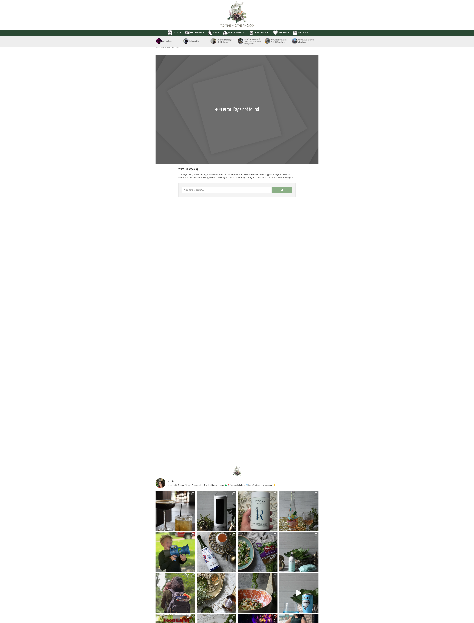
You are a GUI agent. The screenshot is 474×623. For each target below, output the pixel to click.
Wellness (283, 32)
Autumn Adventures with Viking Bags (306, 41)
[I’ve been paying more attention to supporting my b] (257, 511)
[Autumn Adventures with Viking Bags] (294, 41)
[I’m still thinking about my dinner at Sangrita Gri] (175, 511)
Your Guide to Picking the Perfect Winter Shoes (279, 41)
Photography (196, 32)
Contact (302, 32)
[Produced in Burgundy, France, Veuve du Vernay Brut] (217, 552)
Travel (176, 32)
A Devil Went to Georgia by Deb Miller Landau (225, 41)
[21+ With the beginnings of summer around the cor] (217, 593)
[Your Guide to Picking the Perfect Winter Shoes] (267, 41)
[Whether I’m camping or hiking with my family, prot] (175, 593)
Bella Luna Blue (194, 41)
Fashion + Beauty (236, 32)
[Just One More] (159, 41)
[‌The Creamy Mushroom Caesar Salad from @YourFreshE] (257, 552)
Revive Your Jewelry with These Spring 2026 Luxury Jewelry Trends (252, 41)
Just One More (167, 41)
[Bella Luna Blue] (186, 41)
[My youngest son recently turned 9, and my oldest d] (175, 552)
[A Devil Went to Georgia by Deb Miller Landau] (213, 41)
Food (215, 32)
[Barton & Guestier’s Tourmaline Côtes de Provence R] (299, 511)
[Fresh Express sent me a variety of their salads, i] (257, 593)
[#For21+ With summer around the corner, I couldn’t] (299, 593)
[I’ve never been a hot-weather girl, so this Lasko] (217, 511)
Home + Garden (261, 32)
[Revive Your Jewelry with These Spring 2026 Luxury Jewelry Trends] (240, 41)
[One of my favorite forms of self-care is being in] (299, 552)
